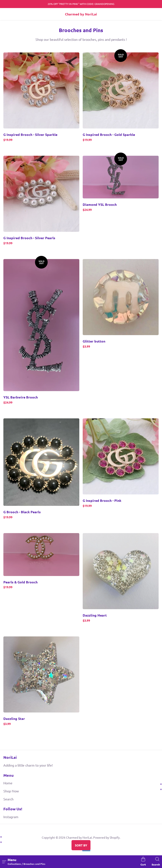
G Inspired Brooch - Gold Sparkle (109, 134)
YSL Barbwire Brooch (20, 397)
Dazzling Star (14, 719)
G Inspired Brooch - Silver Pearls (29, 238)
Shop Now (11, 791)
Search (8, 799)
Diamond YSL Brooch (100, 204)
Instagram (10, 817)
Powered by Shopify (106, 837)
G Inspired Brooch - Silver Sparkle (30, 134)
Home (7, 783)
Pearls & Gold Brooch (20, 582)
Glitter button (94, 341)
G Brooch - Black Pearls (22, 512)
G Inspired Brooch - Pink (102, 500)
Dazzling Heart (95, 615)
